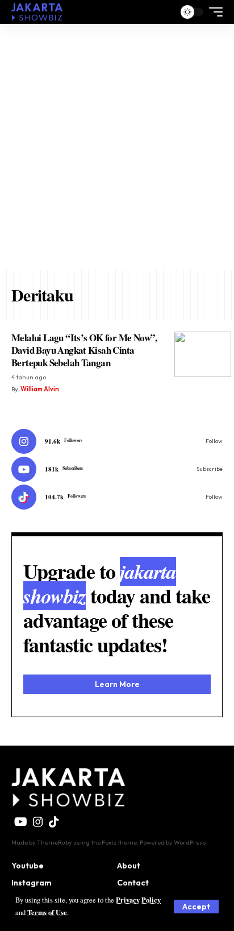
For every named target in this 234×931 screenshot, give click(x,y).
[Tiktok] (117, 497)
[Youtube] (117, 469)
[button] (196, 906)
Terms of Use (47, 912)
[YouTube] (20, 821)
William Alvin (39, 389)
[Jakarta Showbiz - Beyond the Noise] (36, 11)
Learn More (117, 684)
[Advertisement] (117, 147)
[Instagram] (117, 441)
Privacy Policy (138, 900)
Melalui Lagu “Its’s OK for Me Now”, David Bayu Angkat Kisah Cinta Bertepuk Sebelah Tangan (84, 350)
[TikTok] (54, 821)
